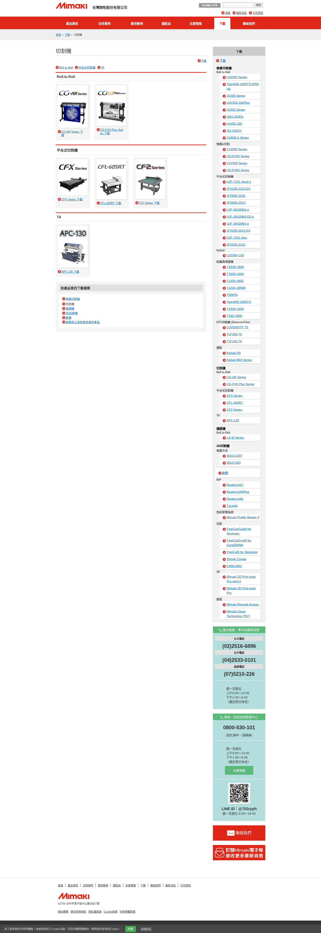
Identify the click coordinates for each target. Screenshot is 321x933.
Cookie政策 (110, 911)
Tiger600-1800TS (239, 302)
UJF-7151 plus (237, 237)
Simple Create (236, 559)
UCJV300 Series (238, 170)
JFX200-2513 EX (238, 230)
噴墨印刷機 (73, 299)
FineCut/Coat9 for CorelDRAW (239, 543)
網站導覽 (63, 911)
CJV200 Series (237, 149)
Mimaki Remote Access (243, 604)
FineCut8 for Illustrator (242, 552)
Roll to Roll (66, 67)
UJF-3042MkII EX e (240, 216)
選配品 (166, 23)
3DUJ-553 (234, 462)
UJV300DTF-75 (237, 327)
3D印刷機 (72, 313)
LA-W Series (235, 437)
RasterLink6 (235, 498)
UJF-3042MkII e (238, 223)
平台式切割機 (86, 67)
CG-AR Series (236, 377)
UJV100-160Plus (238, 102)
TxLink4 (232, 505)
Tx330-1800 (235, 281)
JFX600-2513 (236, 202)
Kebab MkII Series (239, 360)
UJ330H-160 (235, 255)
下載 (222, 23)
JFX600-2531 (236, 195)
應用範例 (137, 23)
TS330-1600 (235, 308)
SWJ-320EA (235, 116)
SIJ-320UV (234, 130)
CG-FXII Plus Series (240, 384)
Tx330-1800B (236, 288)
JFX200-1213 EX (238, 188)
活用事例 (104, 23)
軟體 (68, 317)
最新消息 (241, 13)
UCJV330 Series (238, 156)
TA (102, 67)
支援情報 (196, 23)
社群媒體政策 (127, 911)
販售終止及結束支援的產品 (83, 322)
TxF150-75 (234, 341)
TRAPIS (232, 295)
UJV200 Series (237, 77)
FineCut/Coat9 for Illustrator (239, 531)
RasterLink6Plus (238, 491)
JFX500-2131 (236, 244)
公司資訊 (258, 13)
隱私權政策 (95, 911)
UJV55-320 (234, 123)
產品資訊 (72, 23)
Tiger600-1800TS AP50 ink (243, 86)
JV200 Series (236, 95)
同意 (130, 929)
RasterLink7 (235, 484)
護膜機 (70, 308)
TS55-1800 (234, 315)
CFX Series (234, 395)
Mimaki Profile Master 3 (243, 517)
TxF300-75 (234, 334)
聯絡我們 (249, 23)
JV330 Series (236, 109)
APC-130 (233, 420)
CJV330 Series (237, 163)
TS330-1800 (235, 267)
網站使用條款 (78, 911)
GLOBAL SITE (209, 5)
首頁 (227, 13)
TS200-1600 (235, 274)
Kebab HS (234, 353)
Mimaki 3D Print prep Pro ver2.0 (241, 579)
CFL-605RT (235, 402)
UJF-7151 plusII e (239, 181)
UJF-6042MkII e (238, 209)
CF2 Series (234, 409)
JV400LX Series (238, 137)
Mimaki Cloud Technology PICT (238, 614)
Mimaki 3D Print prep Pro (241, 590)
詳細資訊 (146, 929)
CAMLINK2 (234, 566)
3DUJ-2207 (234, 455)
